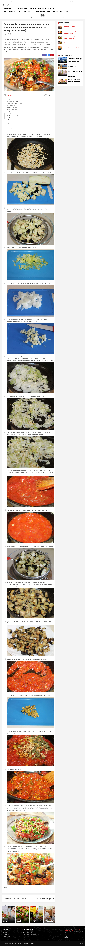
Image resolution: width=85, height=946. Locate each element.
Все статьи (51, 8)
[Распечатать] (5, 34)
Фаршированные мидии (69, 26)
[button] (9, 34)
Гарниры (30, 12)
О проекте (4, 932)
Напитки (42, 12)
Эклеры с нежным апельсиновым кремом (43, 898)
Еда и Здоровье (7, 8)
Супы (15, 12)
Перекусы (55, 12)
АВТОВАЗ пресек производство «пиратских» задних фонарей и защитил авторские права (75, 60)
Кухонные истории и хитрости (38, 8)
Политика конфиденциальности (26, 943)
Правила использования (8, 936)
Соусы (66, 12)
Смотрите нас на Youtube (29, 934)
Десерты (36, 12)
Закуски (5, 12)
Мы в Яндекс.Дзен (27, 932)
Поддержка (5, 934)
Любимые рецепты (64, 1)
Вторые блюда (22, 12)
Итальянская (7, 889)
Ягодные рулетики (67, 42)
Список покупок (73, 1)
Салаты (11, 12)
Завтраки (48, 12)
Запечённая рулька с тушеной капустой (15, 898)
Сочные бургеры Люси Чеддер (71, 47)
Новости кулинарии (21, 8)
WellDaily (14, 943)
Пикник (61, 12)
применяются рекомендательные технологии (72, 930)
